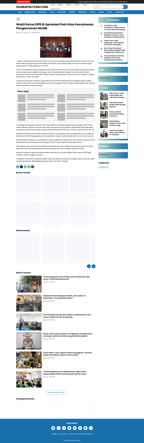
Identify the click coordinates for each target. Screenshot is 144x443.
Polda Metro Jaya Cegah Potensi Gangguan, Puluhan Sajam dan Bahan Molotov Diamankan (67, 354)
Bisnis (68, 5)
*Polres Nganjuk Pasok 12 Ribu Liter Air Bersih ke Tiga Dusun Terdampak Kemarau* (92, 2)
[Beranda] (18, 19)
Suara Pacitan (75, 440)
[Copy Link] (32, 166)
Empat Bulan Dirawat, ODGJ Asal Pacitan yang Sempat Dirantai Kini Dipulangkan (117, 123)
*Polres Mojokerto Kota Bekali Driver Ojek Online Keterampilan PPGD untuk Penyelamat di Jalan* (65, 372)
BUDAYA (93, 12)
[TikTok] (80, 428)
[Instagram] (64, 428)
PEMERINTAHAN (30, 12)
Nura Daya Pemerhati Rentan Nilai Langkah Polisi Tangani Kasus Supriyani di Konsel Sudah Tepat (115, 50)
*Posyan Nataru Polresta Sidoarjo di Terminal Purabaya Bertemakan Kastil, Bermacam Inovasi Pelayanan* (114, 58)
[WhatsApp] (28, 166)
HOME (20, 12)
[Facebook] (17, 166)
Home (53, 5)
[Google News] (75, 428)
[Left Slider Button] (89, 266)
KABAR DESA (61, 12)
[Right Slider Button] (126, 12)
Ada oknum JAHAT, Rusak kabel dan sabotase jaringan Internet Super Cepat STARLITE (117, 95)
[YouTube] (69, 428)
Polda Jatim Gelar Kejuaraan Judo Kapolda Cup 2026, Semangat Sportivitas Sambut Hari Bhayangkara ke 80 (114, 43)
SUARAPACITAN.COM (32, 7)
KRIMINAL (72, 12)
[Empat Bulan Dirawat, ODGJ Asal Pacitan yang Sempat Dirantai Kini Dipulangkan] (104, 124)
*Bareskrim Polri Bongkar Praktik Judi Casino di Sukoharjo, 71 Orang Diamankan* (64, 297)
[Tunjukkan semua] (125, 70)
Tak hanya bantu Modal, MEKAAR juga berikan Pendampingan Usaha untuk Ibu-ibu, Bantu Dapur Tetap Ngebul (117, 105)
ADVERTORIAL (120, 12)
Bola (77, 5)
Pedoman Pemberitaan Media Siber (80, 434)
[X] (21, 166)
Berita (60, 5)
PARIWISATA (82, 12)
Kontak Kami (62, 434)
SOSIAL (51, 12)
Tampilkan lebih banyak (55, 392)
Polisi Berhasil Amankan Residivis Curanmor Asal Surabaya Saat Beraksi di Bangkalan (114, 35)
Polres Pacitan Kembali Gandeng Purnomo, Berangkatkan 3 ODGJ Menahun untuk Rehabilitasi (116, 114)
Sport (85, 5)
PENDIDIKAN (42, 12)
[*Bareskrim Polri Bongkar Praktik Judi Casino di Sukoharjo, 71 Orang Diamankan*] (29, 303)
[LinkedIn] (85, 428)
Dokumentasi (55, 9)
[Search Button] (126, 7)
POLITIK (109, 12)
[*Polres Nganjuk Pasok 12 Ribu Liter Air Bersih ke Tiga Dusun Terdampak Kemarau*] (29, 284)
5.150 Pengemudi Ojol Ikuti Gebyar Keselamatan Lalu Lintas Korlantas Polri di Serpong (67, 316)
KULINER (101, 12)
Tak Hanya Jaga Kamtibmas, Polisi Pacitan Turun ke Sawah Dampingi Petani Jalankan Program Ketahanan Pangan (114, 27)
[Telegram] (25, 166)
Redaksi (54, 434)
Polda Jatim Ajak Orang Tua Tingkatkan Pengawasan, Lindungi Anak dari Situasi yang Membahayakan (68, 335)
